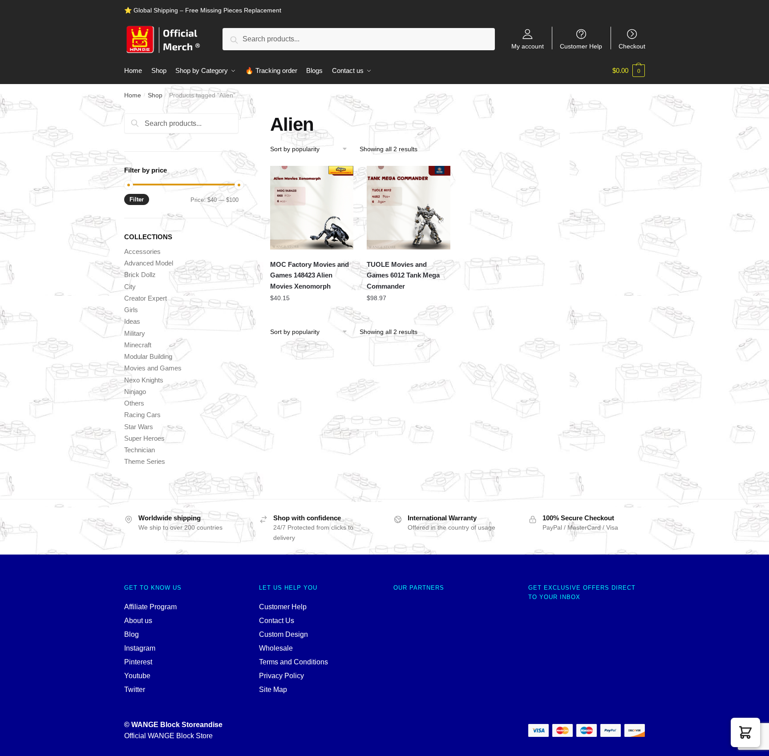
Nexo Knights (143, 380)
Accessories (142, 251)
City (130, 286)
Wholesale (276, 648)
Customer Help (581, 46)
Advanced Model (148, 263)
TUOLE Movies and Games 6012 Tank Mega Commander (403, 275)
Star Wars (138, 426)
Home (132, 95)
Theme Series (144, 461)
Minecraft (137, 345)
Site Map (273, 689)
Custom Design (283, 634)
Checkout (632, 46)
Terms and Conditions (293, 662)
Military (134, 333)
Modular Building (148, 356)
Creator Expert (145, 298)
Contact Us (276, 620)
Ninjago (135, 391)
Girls (131, 310)
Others (134, 403)
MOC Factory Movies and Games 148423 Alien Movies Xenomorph (309, 275)
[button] (745, 732)
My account (527, 46)
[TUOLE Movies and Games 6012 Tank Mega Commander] (408, 207)
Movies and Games (153, 368)
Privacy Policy (281, 676)
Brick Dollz (140, 274)
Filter (137, 199)
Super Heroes (144, 438)
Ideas (132, 321)
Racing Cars (142, 414)
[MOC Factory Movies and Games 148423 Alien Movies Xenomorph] (312, 207)
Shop (155, 95)
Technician (139, 450)
